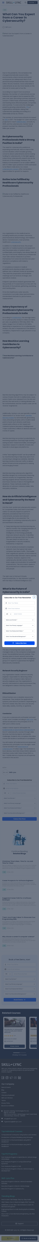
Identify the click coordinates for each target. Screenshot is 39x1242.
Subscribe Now (21, 643)
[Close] (34, 597)
